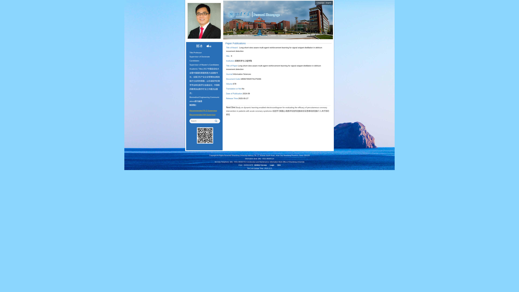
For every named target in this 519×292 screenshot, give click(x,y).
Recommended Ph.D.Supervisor (203, 111)
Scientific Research (246, 35)
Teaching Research (267, 35)
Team (283, 35)
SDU (279, 165)
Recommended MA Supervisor (202, 115)
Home (229, 35)
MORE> (192, 105)
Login (272, 165)
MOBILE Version (260, 165)
